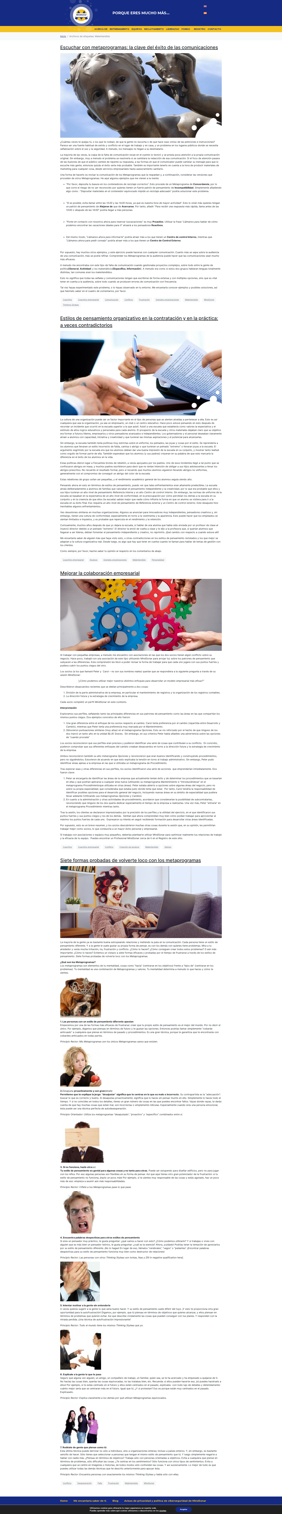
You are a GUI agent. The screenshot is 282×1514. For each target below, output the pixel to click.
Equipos (137, 29)
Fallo (100, 1483)
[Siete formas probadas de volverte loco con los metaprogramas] (141, 901)
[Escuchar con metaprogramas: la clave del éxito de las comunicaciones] (141, 95)
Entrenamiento (119, 29)
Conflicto (128, 299)
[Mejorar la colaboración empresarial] (141, 614)
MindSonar (209, 299)
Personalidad (158, 560)
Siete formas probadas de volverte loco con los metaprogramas (130, 860)
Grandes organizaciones (167, 299)
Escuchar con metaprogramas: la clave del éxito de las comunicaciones (139, 47)
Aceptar (183, 1509)
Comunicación (111, 299)
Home (64, 1500)
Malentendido (191, 299)
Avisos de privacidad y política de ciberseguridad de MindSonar (165, 1500)
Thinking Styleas (71, 304)
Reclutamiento (154, 29)
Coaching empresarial (88, 299)
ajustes (162, 1510)
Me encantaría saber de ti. (90, 1500)
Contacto (214, 29)
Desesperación (84, 1483)
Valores (167, 847)
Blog (115, 1500)
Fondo (186, 29)
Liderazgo (172, 29)
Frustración (144, 299)
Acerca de (100, 29)
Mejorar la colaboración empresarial (100, 573)
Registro (199, 29)
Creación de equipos (129, 847)
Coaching (67, 299)
